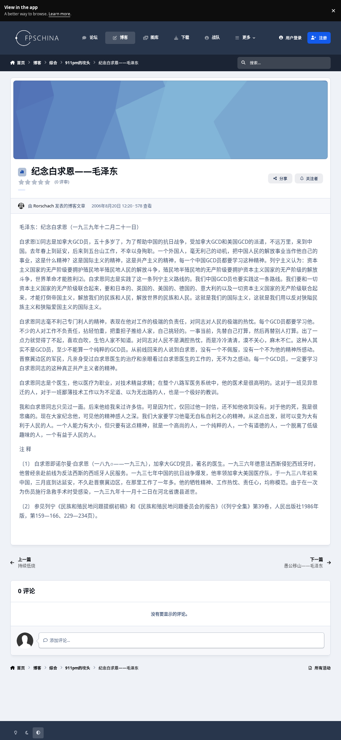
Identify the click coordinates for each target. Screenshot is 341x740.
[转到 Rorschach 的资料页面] (21, 206)
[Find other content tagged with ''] (21, 189)
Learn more (11, 10)
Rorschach (43, 206)
